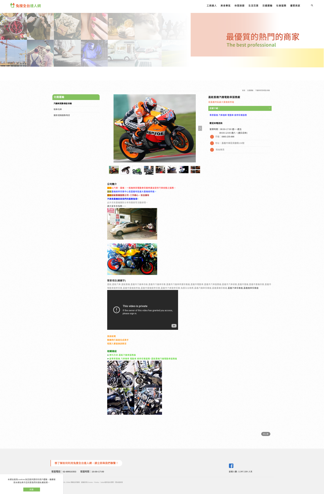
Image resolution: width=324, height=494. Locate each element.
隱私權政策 (119, 482)
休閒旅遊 (240, 5)
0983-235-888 (228, 137)
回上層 (265, 434)
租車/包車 (58, 109)
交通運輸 (267, 5)
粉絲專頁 (220, 150)
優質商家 (295, 5)
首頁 (243, 90)
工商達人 (212, 5)
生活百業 (253, 5)
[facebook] (231, 466)
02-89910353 (69, 471)
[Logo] (25, 5)
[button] (312, 5)
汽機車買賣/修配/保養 (262, 90)
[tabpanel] (162, 40)
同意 (32, 489)
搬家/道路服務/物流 (62, 115)
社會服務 (281, 5)
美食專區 (226, 5)
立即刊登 (320, 459)
